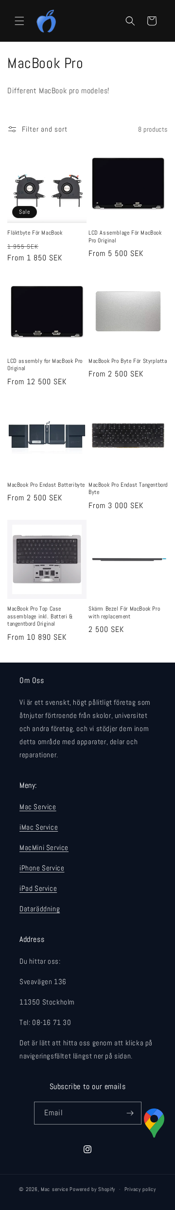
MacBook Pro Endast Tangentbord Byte (128, 488)
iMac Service (38, 827)
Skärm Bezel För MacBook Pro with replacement (124, 612)
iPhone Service (41, 867)
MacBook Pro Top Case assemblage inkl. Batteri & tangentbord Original (40, 616)
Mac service (55, 1189)
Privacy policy (140, 1189)
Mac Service (37, 806)
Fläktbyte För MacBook (35, 233)
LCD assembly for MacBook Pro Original (45, 365)
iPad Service (38, 888)
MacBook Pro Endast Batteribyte (46, 485)
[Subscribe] (130, 1113)
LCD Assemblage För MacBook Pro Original (125, 236)
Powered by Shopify (92, 1189)
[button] (19, 21)
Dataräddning (39, 908)
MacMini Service (44, 847)
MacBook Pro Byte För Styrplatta (127, 361)
